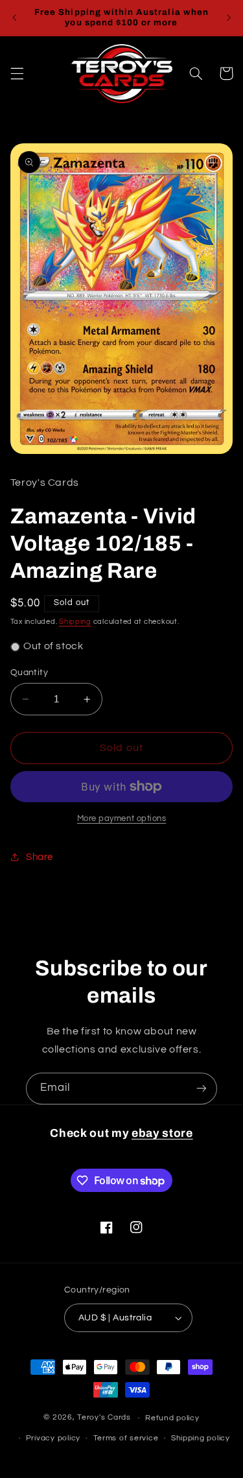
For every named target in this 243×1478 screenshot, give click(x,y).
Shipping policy (200, 1438)
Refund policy (172, 1418)
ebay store (162, 1133)
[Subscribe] (201, 1088)
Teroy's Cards (104, 1418)
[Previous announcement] (14, 17)
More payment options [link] (122, 819)
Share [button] (39, 857)
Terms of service (126, 1438)
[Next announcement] (228, 17)
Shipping (75, 621)
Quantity (29, 672)
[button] (17, 73)
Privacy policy (53, 1438)
